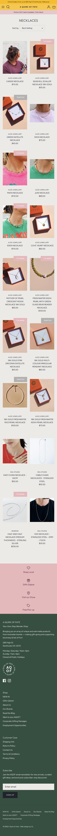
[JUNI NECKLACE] (42, 169)
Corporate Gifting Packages (15, 721)
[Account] (48, 7)
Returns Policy (9, 746)
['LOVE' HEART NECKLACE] (42, 221)
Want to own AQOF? (11, 717)
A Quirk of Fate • (14, 827)
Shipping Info (8, 742)
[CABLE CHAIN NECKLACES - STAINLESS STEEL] (42, 451)
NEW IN (6, 697)
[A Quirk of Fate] (28, 6)
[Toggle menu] (3, 7)
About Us (7, 705)
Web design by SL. (26, 827)
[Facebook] (4, 680)
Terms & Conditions (11, 754)
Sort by (15, 28)
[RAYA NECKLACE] (42, 113)
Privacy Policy (9, 758)
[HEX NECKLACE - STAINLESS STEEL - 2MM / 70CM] (42, 510)
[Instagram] (9, 680)
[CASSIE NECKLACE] (15, 57)
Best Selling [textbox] (27, 28)
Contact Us (8, 750)
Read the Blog (9, 713)
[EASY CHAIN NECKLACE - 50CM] (15, 451)
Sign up (10, 795)
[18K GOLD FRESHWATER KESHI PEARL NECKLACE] (42, 395)
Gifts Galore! (8, 701)
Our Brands (8, 709)
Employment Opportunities (14, 725)
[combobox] (32, 28)
